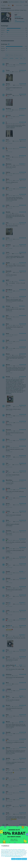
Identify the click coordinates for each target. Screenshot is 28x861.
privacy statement (5, 851)
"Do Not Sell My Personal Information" (13, 856)
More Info (24, 859)
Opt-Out (18, 859)
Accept (13, 859)
